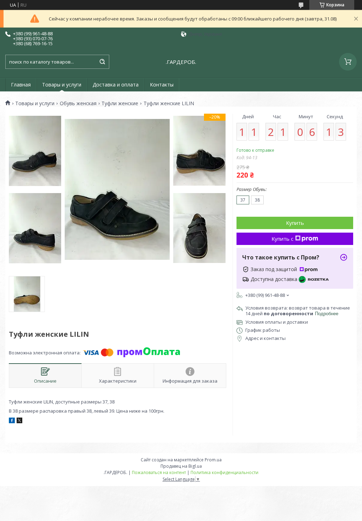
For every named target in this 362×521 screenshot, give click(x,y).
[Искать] (102, 62)
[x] (19, 421)
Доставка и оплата (116, 84)
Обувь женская (78, 103)
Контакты (162, 84)
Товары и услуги (61, 84)
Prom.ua (213, 460)
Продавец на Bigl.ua (181, 466)
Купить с (282, 238)
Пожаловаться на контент (159, 472)
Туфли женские (119, 103)
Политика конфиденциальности (224, 472)
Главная (21, 84)
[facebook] (12, 421)
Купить (295, 222)
